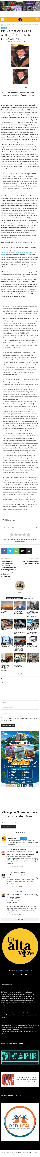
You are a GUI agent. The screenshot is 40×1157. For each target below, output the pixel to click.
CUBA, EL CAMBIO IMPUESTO (32, 663)
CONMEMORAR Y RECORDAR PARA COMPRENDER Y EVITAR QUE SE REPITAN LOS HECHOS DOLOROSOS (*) (5, 666)
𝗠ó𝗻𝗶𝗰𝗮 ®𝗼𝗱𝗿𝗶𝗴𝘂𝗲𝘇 (13, 894)
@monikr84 (25, 894)
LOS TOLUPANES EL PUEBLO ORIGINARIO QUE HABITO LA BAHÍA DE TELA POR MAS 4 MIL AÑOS (32, 613)
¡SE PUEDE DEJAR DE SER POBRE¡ (6, 629)
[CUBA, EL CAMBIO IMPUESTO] (33, 657)
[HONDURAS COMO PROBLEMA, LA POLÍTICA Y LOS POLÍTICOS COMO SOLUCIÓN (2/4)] (33, 623)
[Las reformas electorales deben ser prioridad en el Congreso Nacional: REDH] (20, 623)
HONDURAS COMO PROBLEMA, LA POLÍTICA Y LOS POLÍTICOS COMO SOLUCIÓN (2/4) (32, 631)
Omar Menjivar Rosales (13, 875)
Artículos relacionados (14, 598)
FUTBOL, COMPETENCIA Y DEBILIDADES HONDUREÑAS (18, 664)
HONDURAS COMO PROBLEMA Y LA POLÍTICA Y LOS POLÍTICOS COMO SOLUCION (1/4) (19, 648)
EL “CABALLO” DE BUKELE (5, 611)
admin (20, 592)
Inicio (2, 24)
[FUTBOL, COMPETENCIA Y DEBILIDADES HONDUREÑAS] (20, 657)
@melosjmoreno (21, 852)
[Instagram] (18, 975)
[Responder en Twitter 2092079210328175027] (7, 915)
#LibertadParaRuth (11, 899)
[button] (37, 19)
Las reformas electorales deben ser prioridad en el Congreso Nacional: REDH (19, 631)
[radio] (12, 535)
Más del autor (28, 598)
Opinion (8, 24)
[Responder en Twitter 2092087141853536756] (7, 886)
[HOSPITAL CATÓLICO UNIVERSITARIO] (7, 640)
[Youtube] (26, 975)
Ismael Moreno (11, 852)
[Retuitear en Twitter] (11, 849)
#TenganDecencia (11, 902)
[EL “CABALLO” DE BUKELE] (7, 605)
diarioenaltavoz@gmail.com (24, 970)
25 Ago (30, 852)
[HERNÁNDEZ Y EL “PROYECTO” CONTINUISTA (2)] (20, 605)
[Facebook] (14, 975)
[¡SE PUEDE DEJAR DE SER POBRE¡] (7, 623)
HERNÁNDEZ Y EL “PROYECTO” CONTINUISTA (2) (19, 613)
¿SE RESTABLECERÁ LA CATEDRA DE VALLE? (31, 562)
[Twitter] (22, 975)
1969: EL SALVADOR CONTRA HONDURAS (32, 646)
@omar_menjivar (28, 875)
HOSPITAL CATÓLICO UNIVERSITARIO (7, 646)
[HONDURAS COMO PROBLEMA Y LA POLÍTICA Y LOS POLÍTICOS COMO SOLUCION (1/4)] (20, 640)
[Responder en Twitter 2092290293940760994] (7, 867)
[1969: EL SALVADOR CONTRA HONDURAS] (33, 640)
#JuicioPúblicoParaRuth (13, 901)
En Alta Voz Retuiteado (19, 849)
